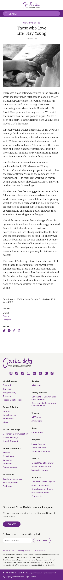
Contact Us (37, 496)
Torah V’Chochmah (41, 451)
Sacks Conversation (41, 466)
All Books (7, 411)
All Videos (36, 417)
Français (7, 319)
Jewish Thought (10, 441)
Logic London (30, 576)
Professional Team (40, 492)
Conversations (10, 467)
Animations (37, 420)
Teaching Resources (12, 479)
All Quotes (36, 385)
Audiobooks (9, 418)
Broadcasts (8, 456)
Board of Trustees (40, 485)
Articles (6, 452)
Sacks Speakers (10, 482)
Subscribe (42, 540)
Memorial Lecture (40, 470)
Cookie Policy (40, 550)
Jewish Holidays (10, 437)
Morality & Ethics (31, 23)
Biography (8, 385)
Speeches (7, 460)
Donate (12, 524)
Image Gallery (9, 392)
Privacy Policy (24, 550)
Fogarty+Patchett (13, 576)
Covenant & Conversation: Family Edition (44, 398)
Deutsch (7, 316)
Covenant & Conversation (15, 433)
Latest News (37, 432)
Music (5, 422)
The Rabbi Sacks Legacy (43, 481)
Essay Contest (39, 444)
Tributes (7, 396)
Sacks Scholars (39, 447)
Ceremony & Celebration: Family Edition (44, 404)
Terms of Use (8, 550)
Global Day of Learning (42, 463)
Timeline (7, 389)
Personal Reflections (12, 399)
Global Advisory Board (42, 489)
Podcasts (7, 463)
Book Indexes (9, 415)
